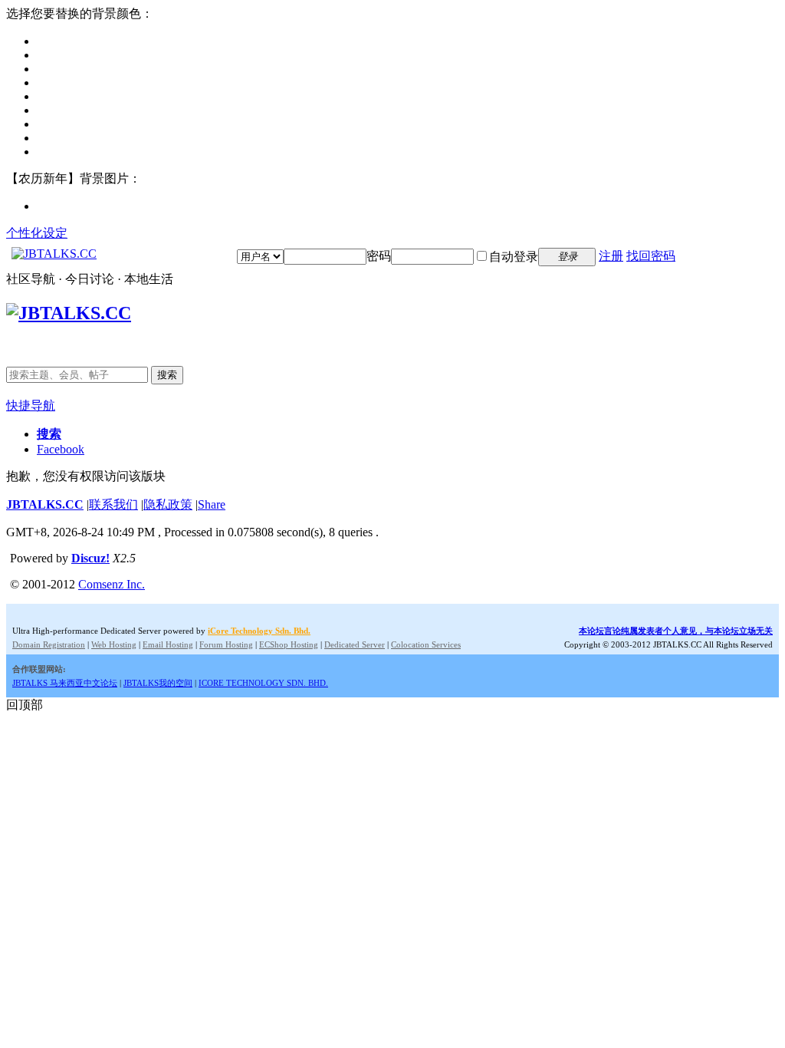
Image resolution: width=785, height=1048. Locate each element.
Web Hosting (113, 644)
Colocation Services (426, 644)
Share (211, 504)
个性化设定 (36, 232)
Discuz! (90, 558)
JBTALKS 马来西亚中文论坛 (64, 682)
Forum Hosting (226, 644)
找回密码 (650, 255)
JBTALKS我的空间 (157, 682)
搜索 (167, 375)
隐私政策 (167, 504)
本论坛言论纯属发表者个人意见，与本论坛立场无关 (676, 630)
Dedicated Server (354, 644)
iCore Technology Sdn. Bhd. (259, 630)
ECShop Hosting (288, 644)
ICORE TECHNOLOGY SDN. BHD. (263, 682)
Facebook (60, 449)
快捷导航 (30, 405)
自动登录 (513, 256)
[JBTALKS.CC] (54, 253)
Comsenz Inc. (111, 584)
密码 (378, 255)
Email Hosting (168, 644)
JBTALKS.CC (45, 504)
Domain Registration (48, 644)
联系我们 (113, 504)
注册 (611, 255)
